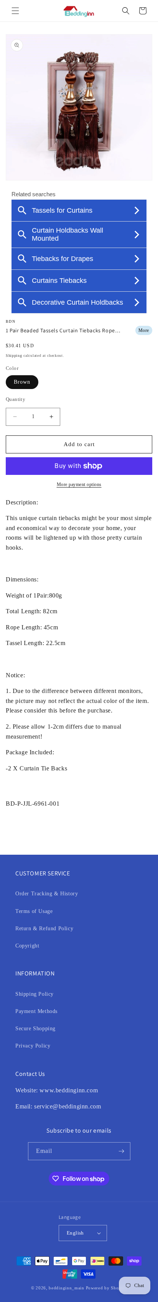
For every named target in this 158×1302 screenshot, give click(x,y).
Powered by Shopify (106, 1288)
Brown (22, 382)
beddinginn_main (66, 1288)
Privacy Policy (32, 1046)
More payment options (79, 484)
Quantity (15, 399)
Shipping (14, 355)
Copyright (27, 946)
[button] (15, 10)
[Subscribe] (121, 1151)
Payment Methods (36, 1011)
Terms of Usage (34, 911)
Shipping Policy (34, 994)
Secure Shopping (35, 1028)
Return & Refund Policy (44, 928)
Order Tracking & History (46, 893)
